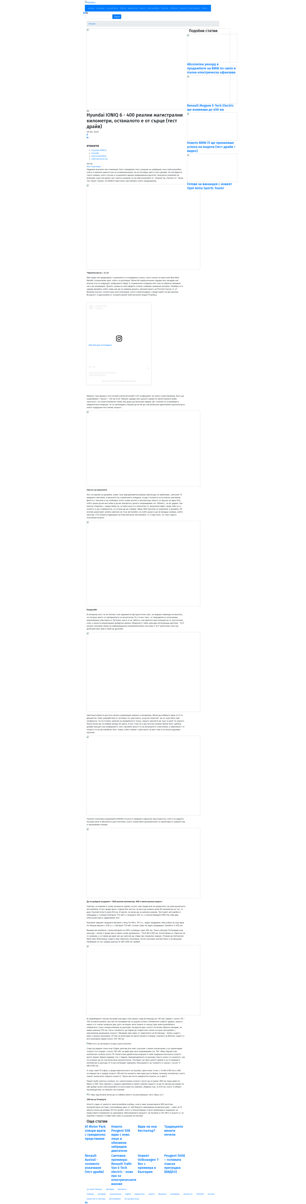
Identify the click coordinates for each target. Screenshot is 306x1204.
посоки (164, 8)
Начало (92, 23)
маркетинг (133, 8)
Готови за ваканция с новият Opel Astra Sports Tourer (209, 186)
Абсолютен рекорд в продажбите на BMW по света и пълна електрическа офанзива (211, 68)
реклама (110, 1189)
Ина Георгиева (94, 166)
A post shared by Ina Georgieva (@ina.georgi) (119, 381)
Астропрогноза (132, 1199)
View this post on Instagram (100, 345)
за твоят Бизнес (94, 1189)
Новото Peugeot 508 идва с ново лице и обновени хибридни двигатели (120, 1139)
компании (175, 1194)
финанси (162, 1194)
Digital (123, 8)
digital (128, 1194)
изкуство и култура (96, 1199)
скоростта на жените (190, 8)
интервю (100, 8)
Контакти (122, 1189)
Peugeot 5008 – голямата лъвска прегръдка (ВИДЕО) (174, 1164)
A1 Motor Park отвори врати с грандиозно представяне (95, 1133)
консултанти (112, 8)
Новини (90, 1194)
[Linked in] (87, 137)
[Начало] (90, 2)
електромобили (98, 156)
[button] (158, 68)
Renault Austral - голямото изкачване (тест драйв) (94, 1164)
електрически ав (99, 159)
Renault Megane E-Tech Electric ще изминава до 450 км (210, 108)
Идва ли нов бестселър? (147, 1129)
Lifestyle (174, 8)
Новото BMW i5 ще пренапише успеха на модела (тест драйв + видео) (211, 147)
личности (187, 1194)
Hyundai (95, 153)
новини (91, 8)
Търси (117, 16)
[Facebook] (87, 134)
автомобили (153, 8)
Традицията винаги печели (173, 1131)
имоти (143, 8)
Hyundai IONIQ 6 (99, 150)
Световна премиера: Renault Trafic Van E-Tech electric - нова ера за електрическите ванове (123, 1170)
